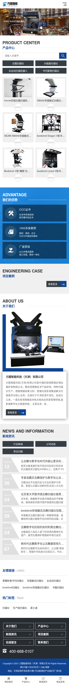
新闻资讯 (43, 681)
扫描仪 (6, 607)
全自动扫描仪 (54, 580)
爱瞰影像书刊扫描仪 (13, 580)
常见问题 (18, 451)
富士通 (33, 607)
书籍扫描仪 (58, 587)
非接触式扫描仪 (35, 580)
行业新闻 (18, 444)
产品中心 (26, 681)
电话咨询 (60, 681)
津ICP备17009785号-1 (30, 667)
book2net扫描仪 (11, 587)
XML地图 (45, 667)
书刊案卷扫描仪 (51, 70)
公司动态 (51, 444)
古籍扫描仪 (18, 63)
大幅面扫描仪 (51, 63)
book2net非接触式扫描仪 (36, 587)
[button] (31, 32)
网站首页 (9, 681)
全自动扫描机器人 (18, 70)
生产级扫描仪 (20, 607)
